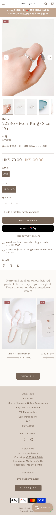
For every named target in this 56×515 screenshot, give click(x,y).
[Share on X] (11, 266)
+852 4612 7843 (34, 457)
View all (28, 376)
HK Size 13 (8, 189)
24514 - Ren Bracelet (19, 353)
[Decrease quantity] (5, 203)
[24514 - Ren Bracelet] (19, 323)
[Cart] (52, 3)
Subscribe (28, 488)
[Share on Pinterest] (18, 266)
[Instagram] (31, 439)
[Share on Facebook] (3, 266)
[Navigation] (3, 3)
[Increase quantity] (16, 203)
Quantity (7, 197)
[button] (6, 57)
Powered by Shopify (28, 511)
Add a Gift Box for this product (22, 211)
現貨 (5, 174)
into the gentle (34, 464)
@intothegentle (34, 461)
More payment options (28, 235)
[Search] (45, 3)
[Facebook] (24, 439)
